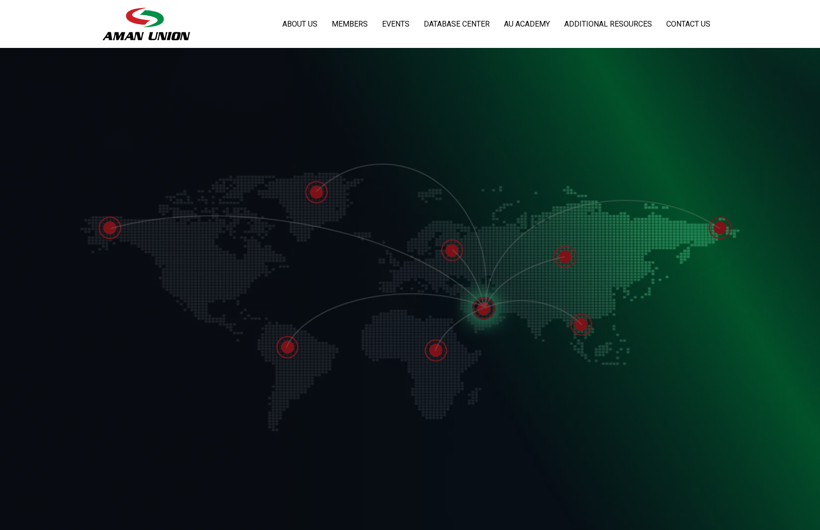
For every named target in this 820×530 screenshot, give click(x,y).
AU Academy (527, 23)
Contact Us (688, 23)
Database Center (457, 23)
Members (350, 23)
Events (396, 23)
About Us (299, 23)
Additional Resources (608, 23)
